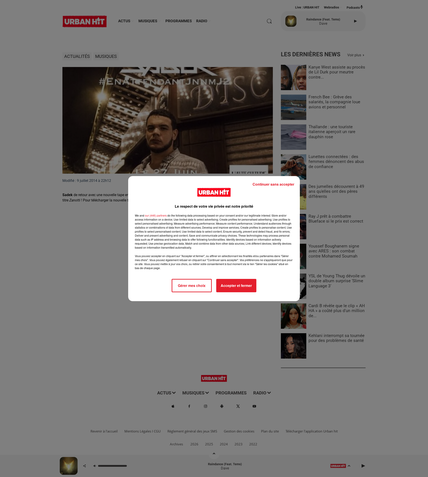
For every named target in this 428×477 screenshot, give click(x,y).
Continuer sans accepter (273, 184)
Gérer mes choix (192, 285)
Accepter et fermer (236, 285)
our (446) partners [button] (156, 215)
